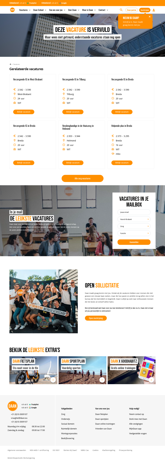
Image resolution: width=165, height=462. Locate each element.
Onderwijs (65, 419)
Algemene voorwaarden (17, 450)
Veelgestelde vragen (138, 433)
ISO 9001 (56, 450)
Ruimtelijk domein (69, 429)
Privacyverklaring (125, 450)
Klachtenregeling (108, 450)
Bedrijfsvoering (67, 438)
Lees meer (33, 370)
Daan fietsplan (101, 414)
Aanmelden (134, 242)
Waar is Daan (89, 9)
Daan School (40, 9)
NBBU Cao (85, 450)
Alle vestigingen (136, 424)
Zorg (63, 414)
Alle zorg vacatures (82, 178)
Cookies (95, 450)
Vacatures (25, 9)
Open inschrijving (96, 318)
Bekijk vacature (23, 112)
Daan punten (131, 10)
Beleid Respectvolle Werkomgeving (21, 458)
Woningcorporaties (69, 433)
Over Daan (74, 9)
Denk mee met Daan (138, 419)
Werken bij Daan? (70, 450)
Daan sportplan (101, 419)
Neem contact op (136, 414)
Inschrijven (145, 10)
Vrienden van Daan (103, 429)
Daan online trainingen (105, 424)
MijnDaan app (135, 429)
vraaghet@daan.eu (19, 418)
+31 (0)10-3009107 (19, 414)
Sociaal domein (67, 424)
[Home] (10, 64)
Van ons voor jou (57, 9)
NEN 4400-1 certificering (39, 450)
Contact (104, 9)
